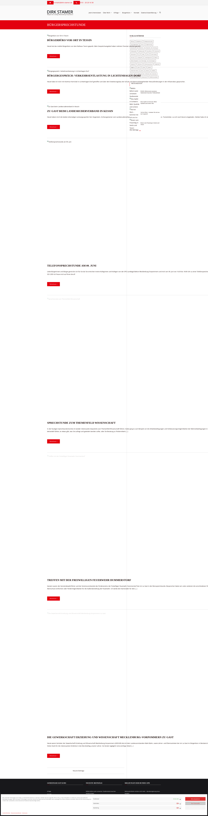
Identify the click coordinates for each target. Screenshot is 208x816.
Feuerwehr (148, 47)
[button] (111, 12)
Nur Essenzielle (195, 803)
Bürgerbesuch (139, 41)
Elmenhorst (141, 47)
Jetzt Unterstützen (95, 13)
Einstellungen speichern (195, 808)
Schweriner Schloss (135, 70)
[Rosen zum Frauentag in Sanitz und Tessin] (134, 124)
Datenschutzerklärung (16, 813)
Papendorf (133, 64)
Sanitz (138, 67)
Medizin (156, 57)
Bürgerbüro (126, 13)
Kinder (143, 54)
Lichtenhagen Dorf (148, 57)
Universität (154, 73)
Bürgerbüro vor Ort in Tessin (69, 40)
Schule (143, 67)
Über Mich (106, 13)
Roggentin (133, 67)
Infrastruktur (133, 54)
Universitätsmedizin (135, 77)
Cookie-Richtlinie (6, 813)
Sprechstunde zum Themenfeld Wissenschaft (81, 422)
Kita (148, 54)
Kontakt (136, 13)
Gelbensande (141, 51)
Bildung (132, 41)
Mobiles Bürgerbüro (135, 60)
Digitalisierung (149, 44)
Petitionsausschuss (148, 64)
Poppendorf (157, 64)
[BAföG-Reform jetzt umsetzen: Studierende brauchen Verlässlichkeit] (134, 92)
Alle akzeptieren (195, 799)
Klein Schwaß (154, 54)
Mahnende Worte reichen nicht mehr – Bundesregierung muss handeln (142, 792)
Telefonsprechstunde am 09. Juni (71, 265)
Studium (147, 70)
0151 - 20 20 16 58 (86, 2)
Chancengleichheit (134, 44)
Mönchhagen (143, 60)
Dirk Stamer (60, 12)
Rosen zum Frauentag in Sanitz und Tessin (150, 123)
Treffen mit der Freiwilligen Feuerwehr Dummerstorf (89, 580)
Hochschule (156, 51)
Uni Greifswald (139, 73)
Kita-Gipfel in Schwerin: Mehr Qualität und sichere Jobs (149, 102)
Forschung (155, 47)
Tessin (132, 73)
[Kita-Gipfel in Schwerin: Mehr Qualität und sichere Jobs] (134, 102)
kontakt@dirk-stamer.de (63, 2)
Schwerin (149, 67)
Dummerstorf (133, 47)
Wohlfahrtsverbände (153, 77)
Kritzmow (133, 57)
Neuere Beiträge (78, 771)
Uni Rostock (147, 73)
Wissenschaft (144, 77)
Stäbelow (153, 70)
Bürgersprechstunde (148, 41)
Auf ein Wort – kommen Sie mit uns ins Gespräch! (150, 113)
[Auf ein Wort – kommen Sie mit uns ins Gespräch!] (134, 113)
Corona (142, 44)
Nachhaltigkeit (152, 60)
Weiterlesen (53, 56)
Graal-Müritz (149, 51)
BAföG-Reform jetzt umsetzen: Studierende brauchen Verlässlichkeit (150, 91)
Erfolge (116, 13)
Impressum (24, 813)
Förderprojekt (133, 51)
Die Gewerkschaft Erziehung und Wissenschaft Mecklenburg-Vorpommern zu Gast (110, 737)
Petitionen (140, 64)
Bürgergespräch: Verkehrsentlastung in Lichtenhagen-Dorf (94, 75)
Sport (142, 70)
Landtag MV (139, 57)
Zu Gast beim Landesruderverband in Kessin (80, 111)
